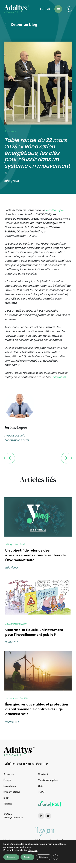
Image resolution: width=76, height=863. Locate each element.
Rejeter (27, 857)
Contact (43, 774)
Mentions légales (48, 780)
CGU (40, 786)
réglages (32, 850)
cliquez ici (59, 377)
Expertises (10, 786)
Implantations (12, 791)
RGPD (41, 791)
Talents (8, 803)
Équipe (7, 780)
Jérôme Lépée (54, 210)
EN (48, 8)
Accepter (11, 857)
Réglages (43, 857)
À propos (9, 774)
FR (41, 8)
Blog (6, 797)
